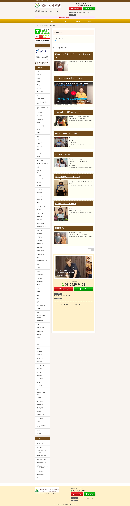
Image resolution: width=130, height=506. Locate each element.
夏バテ (38, 478)
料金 (65, 21)
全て (55, 40)
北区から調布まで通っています (68, 78)
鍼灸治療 (39, 433)
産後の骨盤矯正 (40, 320)
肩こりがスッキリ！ (64, 154)
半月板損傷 (39, 175)
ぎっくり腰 (39, 146)
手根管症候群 (40, 119)
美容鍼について (40, 414)
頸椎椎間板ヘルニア (42, 226)
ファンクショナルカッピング (42, 425)
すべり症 (39, 153)
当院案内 (53, 21)
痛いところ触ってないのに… (68, 133)
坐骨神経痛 (39, 240)
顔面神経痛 (39, 216)
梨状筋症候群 (40, 243)
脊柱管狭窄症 (40, 233)
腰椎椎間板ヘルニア (42, 237)
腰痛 (38, 149)
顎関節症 (39, 74)
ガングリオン (40, 401)
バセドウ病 (39, 278)
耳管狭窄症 (39, 375)
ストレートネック (41, 91)
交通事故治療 (40, 404)
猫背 (38, 136)
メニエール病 (40, 358)
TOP (41, 21)
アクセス (89, 21)
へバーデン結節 (40, 126)
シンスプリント (40, 196)
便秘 (38, 324)
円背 (38, 139)
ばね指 (38, 129)
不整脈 (38, 267)
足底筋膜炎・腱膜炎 (42, 206)
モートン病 (39, 199)
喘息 (38, 389)
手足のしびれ (40, 213)
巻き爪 (38, 430)
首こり (38, 85)
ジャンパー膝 (40, 179)
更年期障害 (39, 361)
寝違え (38, 81)
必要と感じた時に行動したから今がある (42, 466)
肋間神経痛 (39, 230)
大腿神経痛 (39, 247)
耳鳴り (38, 348)
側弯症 (38, 132)
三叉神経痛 (39, 220)
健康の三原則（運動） (42, 459)
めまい (38, 341)
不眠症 (38, 257)
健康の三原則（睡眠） (42, 455)
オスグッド (39, 192)
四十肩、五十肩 (40, 98)
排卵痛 (38, 291)
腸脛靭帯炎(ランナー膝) (42, 171)
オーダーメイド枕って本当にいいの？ (42, 442)
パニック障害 (40, 378)
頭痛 (38, 344)
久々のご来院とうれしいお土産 (42, 451)
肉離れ (38, 167)
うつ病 (38, 382)
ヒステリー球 (40, 372)
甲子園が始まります (42, 471)
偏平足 (38, 202)
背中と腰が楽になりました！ (67, 177)
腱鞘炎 (38, 122)
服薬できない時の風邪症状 (42, 393)
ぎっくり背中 (40, 143)
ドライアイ (39, 351)
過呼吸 (38, 271)
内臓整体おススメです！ (65, 204)
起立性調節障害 (40, 254)
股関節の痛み (40, 160)
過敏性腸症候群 (40, 327)
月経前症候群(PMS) (41, 305)
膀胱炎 (38, 284)
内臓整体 (39, 411)
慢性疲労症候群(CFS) (42, 261)
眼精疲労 (39, 397)
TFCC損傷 (39, 115)
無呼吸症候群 (40, 274)
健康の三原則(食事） (42, 462)
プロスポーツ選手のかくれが (68, 112)
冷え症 (38, 312)
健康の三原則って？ (42, 474)
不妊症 (38, 298)
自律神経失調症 (40, 250)
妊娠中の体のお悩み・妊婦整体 (42, 316)
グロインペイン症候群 (42, 163)
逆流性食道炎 (40, 331)
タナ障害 (39, 185)
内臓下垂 (39, 334)
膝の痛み (39, 182)
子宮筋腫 (39, 288)
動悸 (38, 264)
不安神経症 (39, 385)
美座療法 (39, 421)
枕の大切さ (39, 447)
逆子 (38, 302)
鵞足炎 (38, 156)
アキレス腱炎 (40, 189)
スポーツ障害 (40, 418)
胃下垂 (38, 337)
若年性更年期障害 (41, 365)
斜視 (38, 71)
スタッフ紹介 (77, 21)
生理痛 (38, 295)
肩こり (38, 95)
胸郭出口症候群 (40, 223)
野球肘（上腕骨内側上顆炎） (42, 108)
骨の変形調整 (40, 408)
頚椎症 (38, 78)
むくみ (38, 308)
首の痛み (39, 88)
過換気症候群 (40, 281)
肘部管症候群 (40, 112)
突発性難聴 (39, 368)
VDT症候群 (39, 355)
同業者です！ (61, 228)
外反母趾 (39, 209)
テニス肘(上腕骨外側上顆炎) (42, 102)
